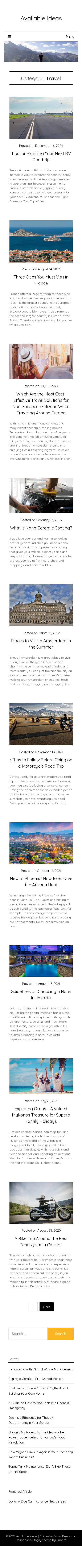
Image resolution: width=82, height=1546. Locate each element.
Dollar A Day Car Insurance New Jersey (37, 1501)
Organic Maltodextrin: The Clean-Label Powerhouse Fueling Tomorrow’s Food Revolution (36, 1437)
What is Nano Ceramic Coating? (41, 528)
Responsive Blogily (29, 1540)
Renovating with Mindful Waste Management (40, 1369)
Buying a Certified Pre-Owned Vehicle (35, 1379)
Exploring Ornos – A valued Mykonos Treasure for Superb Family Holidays (41, 1115)
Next (46, 1307)
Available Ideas (41, 18)
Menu (70, 36)
